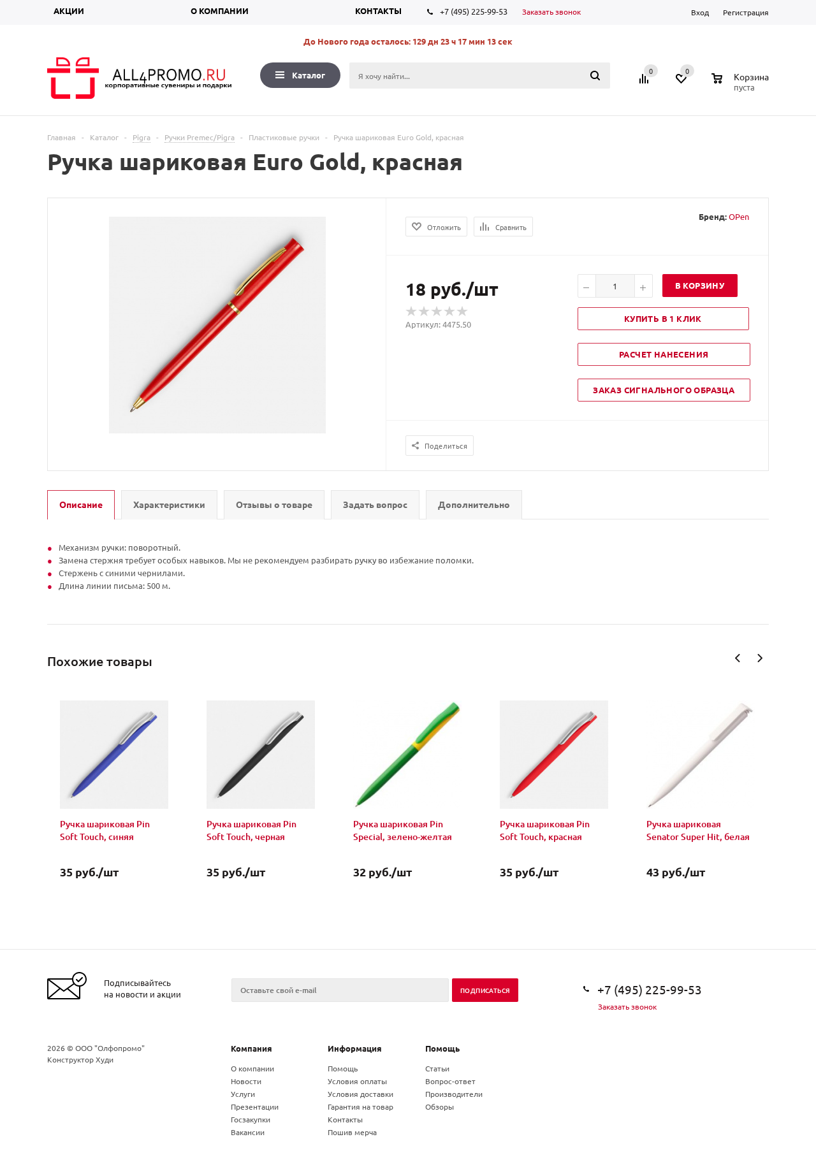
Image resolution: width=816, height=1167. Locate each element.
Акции (69, 10)
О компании (220, 10)
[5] (462, 311)
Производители (454, 1094)
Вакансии (248, 1132)
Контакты (378, 10)
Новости (246, 1081)
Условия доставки (360, 1094)
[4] (450, 311)
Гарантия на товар (360, 1106)
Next (759, 658)
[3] (437, 311)
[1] (411, 311)
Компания (251, 1048)
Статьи (437, 1068)
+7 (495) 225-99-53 (473, 11)
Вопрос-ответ (450, 1081)
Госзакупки (250, 1119)
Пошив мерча (352, 1132)
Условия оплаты (357, 1081)
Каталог (308, 74)
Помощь (442, 1048)
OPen (739, 216)
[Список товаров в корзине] (741, 85)
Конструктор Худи (80, 1059)
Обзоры (439, 1106)
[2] (424, 311)
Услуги (243, 1094)
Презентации (255, 1106)
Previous (738, 658)
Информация (355, 1048)
